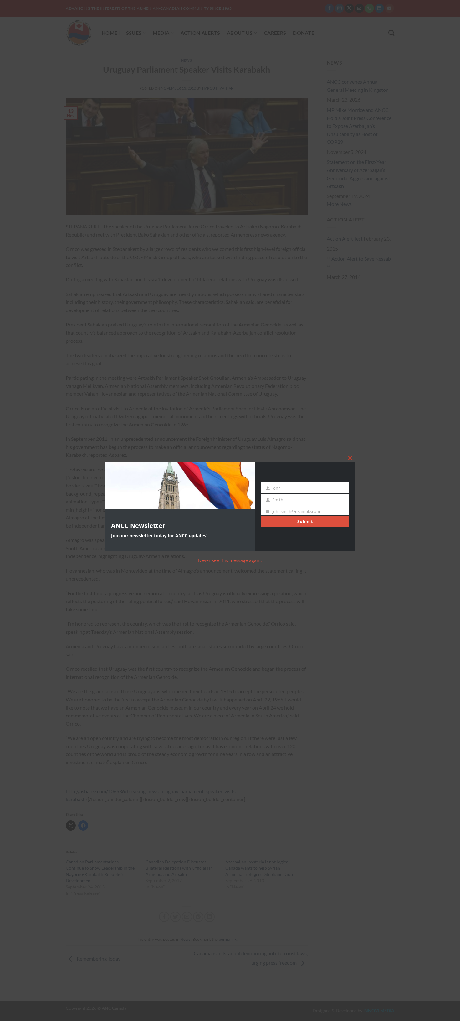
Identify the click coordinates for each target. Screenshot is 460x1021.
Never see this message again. (230, 560)
